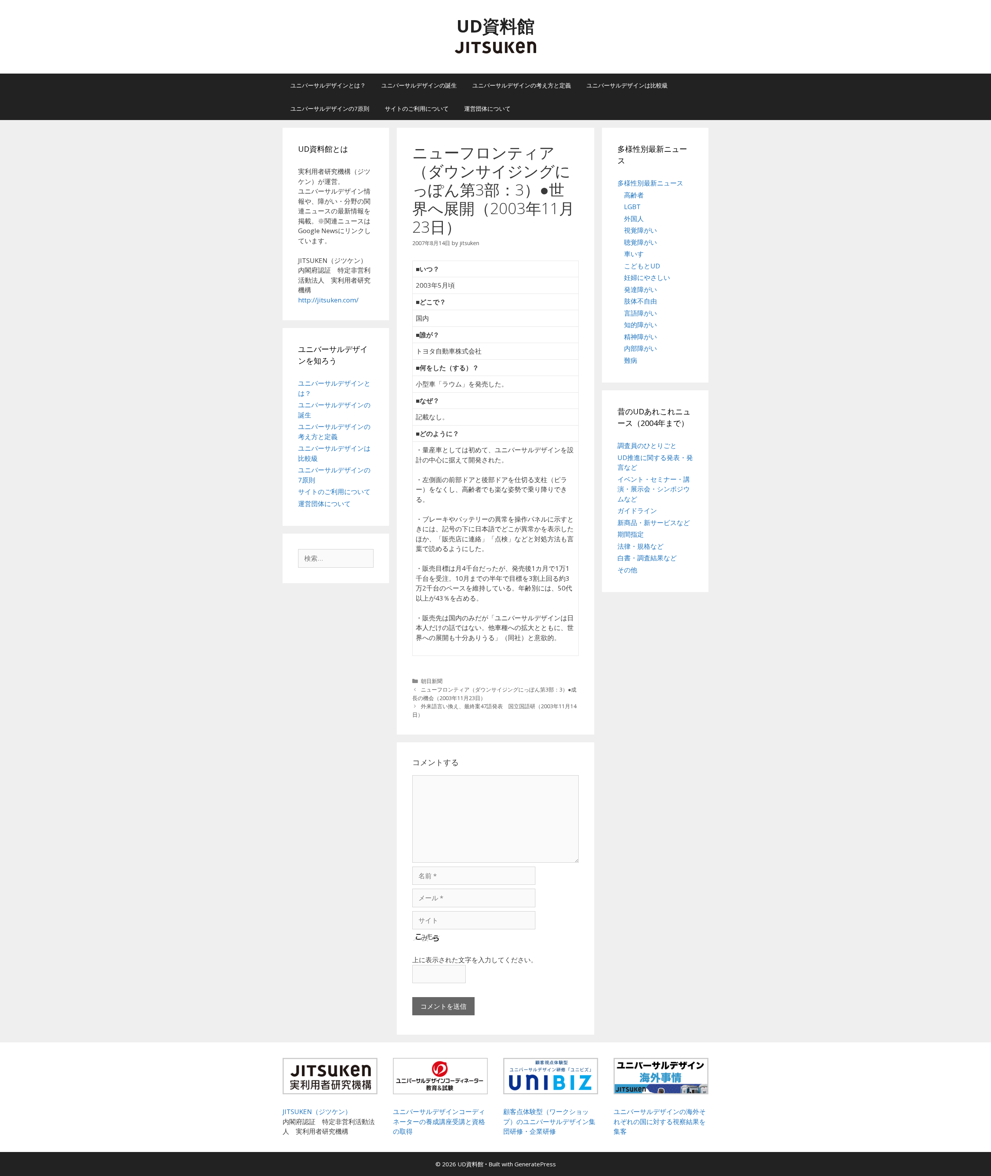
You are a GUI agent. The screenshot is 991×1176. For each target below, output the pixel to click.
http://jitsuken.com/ (328, 299)
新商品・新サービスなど (653, 522)
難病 (630, 360)
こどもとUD (642, 265)
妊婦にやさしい (647, 277)
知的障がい (640, 324)
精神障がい (640, 336)
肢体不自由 (640, 301)
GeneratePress (535, 1164)
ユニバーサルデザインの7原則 (329, 108)
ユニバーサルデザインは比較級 (627, 85)
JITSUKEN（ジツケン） (317, 1111)
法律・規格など (640, 546)
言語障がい (640, 313)
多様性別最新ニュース (650, 183)
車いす (634, 253)
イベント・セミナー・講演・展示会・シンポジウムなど (653, 489)
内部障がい (640, 348)
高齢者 (634, 195)
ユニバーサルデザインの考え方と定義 (521, 85)
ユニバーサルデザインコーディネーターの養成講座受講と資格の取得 (439, 1121)
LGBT (632, 206)
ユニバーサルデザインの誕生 (419, 85)
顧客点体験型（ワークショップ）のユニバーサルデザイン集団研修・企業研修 (549, 1121)
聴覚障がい (640, 242)
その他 (627, 569)
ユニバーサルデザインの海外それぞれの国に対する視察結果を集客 (660, 1121)
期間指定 (630, 534)
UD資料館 (495, 26)
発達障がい (640, 289)
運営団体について (487, 108)
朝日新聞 (431, 681)
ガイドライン (637, 510)
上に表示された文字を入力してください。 (474, 959)
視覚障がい (640, 230)
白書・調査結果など (647, 557)
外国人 (634, 218)
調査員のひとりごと (647, 445)
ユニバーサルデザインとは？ (328, 85)
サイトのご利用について (417, 108)
